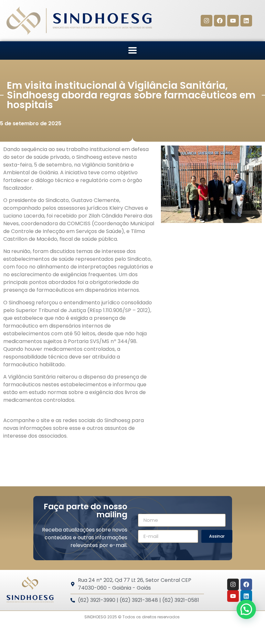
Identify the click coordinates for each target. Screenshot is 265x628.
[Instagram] (206, 20)
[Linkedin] (246, 20)
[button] (133, 50)
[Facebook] (220, 20)
